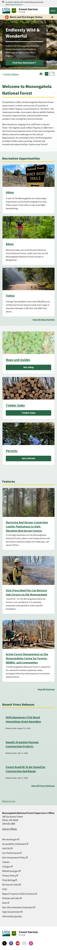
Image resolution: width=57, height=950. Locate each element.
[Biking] (28, 230)
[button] (41, 74)
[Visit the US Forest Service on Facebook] (11, 943)
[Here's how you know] (28, 3)
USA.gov (6, 866)
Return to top (8, 801)
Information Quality (12, 916)
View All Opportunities (44, 319)
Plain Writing (8, 880)
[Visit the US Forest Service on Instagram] (31, 943)
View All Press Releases (43, 785)
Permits (11, 451)
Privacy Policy (9, 875)
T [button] (46, 73)
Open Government (11, 911)
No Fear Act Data (10, 884)
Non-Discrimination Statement (17, 907)
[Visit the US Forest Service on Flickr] (24, 943)
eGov (4, 902)
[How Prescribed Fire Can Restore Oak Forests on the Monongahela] (28, 570)
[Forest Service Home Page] (13, 10)
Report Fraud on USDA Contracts (18, 893)
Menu (53, 10)
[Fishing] (28, 282)
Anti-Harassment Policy (14, 857)
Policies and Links (11, 898)
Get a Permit (28, 458)
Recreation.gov (9, 839)
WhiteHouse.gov (10, 871)
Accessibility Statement (14, 844)
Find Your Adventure (23, 62)
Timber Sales (15, 405)
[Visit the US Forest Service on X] (4, 943)
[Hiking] (28, 178)
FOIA (4, 889)
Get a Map (28, 367)
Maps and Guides (18, 360)
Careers (6, 862)
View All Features (46, 689)
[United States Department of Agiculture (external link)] (6, 10)
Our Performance (10, 853)
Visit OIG (6, 848)
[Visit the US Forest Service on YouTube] (17, 943)
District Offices (9, 829)
